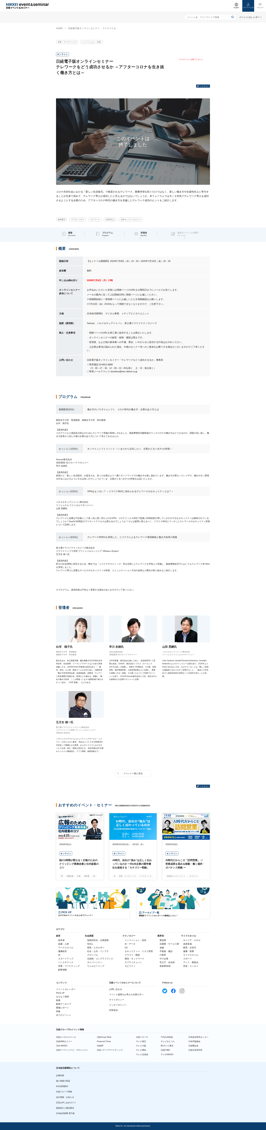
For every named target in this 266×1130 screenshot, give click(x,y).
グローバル (92, 955)
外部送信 (113, 1010)
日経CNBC (165, 1050)
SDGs (90, 944)
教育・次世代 (189, 947)
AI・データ (130, 944)
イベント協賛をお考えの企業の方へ (126, 994)
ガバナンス (193, 876)
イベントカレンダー (65, 989)
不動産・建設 (166, 951)
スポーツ (187, 958)
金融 (162, 947)
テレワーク (94, 219)
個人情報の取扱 (63, 1081)
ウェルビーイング (95, 966)
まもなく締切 (62, 996)
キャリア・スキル (191, 940)
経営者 (61, 940)
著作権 (86, 876)
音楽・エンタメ (190, 966)
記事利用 (60, 1075)
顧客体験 (62, 969)
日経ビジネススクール (66, 1037)
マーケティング (145, 876)
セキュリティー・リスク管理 (139, 951)
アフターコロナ (77, 219)
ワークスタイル (65, 947)
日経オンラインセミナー (131, 219)
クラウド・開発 (132, 955)
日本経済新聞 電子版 (65, 1113)
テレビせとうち (168, 1041)
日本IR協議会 (194, 1041)
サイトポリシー (116, 999)
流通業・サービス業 (169, 944)
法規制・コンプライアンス (100, 958)
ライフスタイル (190, 955)
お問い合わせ (115, 989)
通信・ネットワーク (134, 958)
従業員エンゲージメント (176, 876)
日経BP (100, 1046)
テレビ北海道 (142, 1054)
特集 (58, 1011)
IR (59, 955)
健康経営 (62, 951)
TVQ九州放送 (167, 1037)
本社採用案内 (62, 1086)
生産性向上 (110, 219)
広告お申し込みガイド (66, 1102)
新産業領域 (165, 966)
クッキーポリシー (117, 1005)
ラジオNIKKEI (167, 1054)
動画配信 (61, 219)
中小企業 (164, 958)
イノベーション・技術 (91, 42)
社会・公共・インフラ (98, 951)
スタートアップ (65, 958)
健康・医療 (188, 951)
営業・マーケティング (67, 42)
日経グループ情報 (64, 1091)
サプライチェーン (133, 962)
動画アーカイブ (63, 1004)
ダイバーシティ (94, 962)
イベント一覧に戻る (133, 773)
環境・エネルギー (95, 947)
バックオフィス (65, 962)
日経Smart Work (104, 1037)
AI (114, 876)
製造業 (163, 940)
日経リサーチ (142, 1037)
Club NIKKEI (61, 1046)
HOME (59, 28)
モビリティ (130, 966)
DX (94, 876)
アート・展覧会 (190, 962)
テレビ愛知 (141, 1050)
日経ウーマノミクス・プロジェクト (72, 1050)
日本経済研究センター (198, 1037)
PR (62, 876)
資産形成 (187, 944)
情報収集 (70, 876)
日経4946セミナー (64, 1041)
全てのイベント (63, 1015)
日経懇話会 (193, 1046)
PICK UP (60, 993)
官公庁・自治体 (167, 962)
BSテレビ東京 (167, 1046)
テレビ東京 (141, 1041)
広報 (79, 876)
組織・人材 (63, 944)
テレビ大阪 (141, 1046)
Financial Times (104, 1041)
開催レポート (62, 1007)
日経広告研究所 (195, 1050)
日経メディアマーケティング (110, 1050)
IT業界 (163, 955)
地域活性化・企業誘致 (98, 940)
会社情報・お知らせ (65, 1097)
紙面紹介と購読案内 (65, 1108)
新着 (58, 1000)
